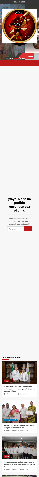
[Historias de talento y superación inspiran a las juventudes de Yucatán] (19, 411)
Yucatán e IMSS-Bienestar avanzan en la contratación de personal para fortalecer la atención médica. (19, 389)
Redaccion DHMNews (11, 394)
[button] (4, 62)
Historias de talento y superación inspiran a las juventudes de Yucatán (19, 426)
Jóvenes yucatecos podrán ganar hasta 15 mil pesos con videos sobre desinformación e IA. (19, 464)
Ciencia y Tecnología (10, 420)
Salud (6, 381)
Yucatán (7, 456)
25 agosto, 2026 (24, 394)
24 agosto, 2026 (24, 469)
